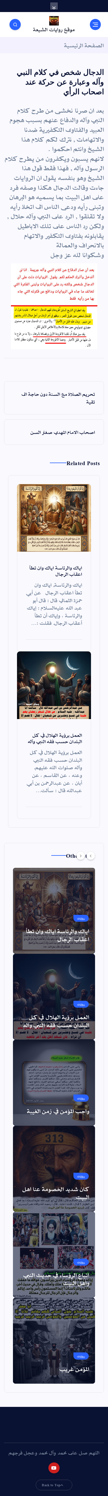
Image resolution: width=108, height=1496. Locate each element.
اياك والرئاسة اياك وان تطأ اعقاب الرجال (57, 935)
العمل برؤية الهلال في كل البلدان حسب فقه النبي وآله (56, 1021)
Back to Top (51, 1484)
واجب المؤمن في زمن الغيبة (58, 1111)
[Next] (80, 855)
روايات (81, 918)
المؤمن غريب (74, 1368)
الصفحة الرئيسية (84, 45)
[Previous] (90, 855)
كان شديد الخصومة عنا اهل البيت (55, 1193)
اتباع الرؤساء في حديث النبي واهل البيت (56, 1279)
